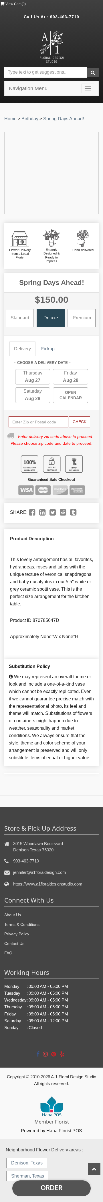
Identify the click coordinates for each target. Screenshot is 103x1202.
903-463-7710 (64, 17)
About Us (12, 915)
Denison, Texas (27, 1162)
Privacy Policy (16, 934)
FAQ (8, 953)
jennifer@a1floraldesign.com (39, 872)
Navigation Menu (28, 88)
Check (79, 421)
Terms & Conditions (21, 924)
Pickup (48, 348)
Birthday (29, 118)
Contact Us (14, 943)
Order (51, 1188)
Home (10, 118)
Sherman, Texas (27, 1176)
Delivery (22, 348)
